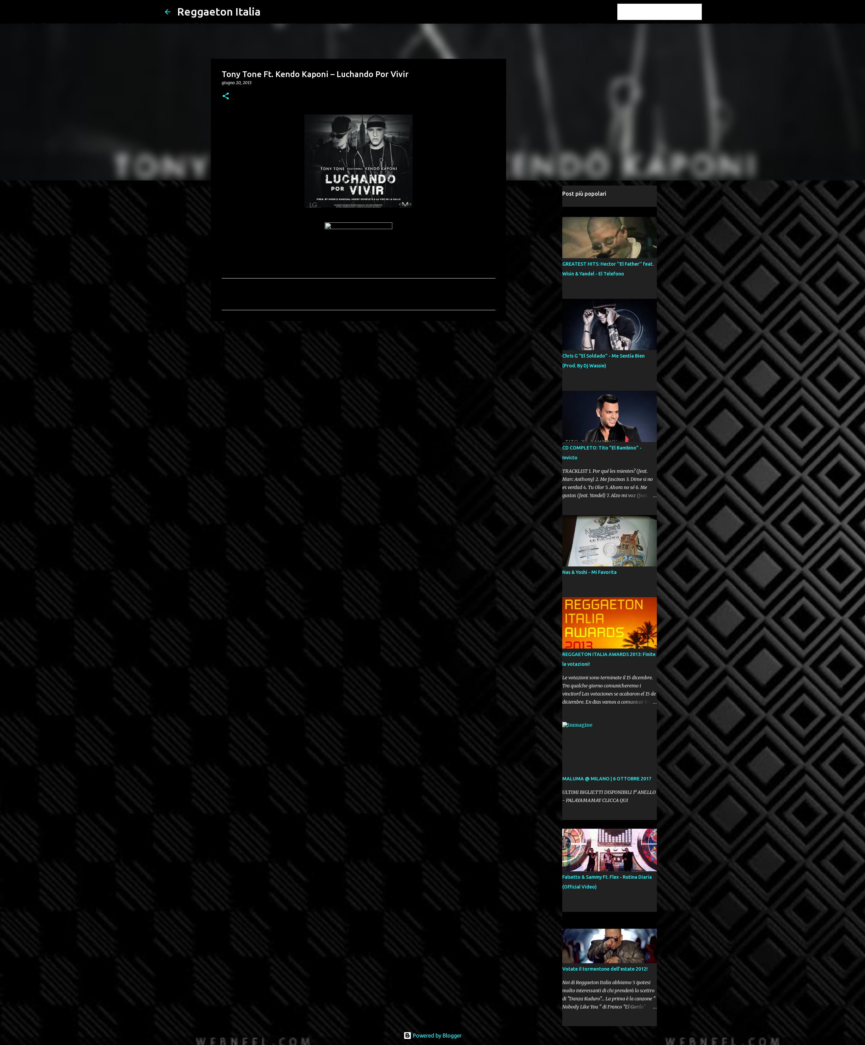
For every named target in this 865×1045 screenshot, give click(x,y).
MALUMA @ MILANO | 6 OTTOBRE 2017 (606, 778)
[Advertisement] (358, 378)
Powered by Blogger (437, 1035)
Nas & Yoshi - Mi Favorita (589, 572)
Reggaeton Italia (219, 11)
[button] (226, 96)
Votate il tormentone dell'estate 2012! (605, 969)
